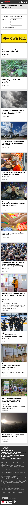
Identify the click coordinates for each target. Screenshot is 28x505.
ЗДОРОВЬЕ (4, 271)
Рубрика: (4, 19)
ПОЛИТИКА (5, 150)
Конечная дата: (5, 24)
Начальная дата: (5, 22)
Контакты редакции (7, 450)
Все (3, 11)
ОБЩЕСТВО (5, 87)
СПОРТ (3, 56)
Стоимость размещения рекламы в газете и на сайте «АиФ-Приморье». (13, 453)
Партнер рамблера (13, 498)
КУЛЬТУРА (4, 210)
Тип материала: (5, 16)
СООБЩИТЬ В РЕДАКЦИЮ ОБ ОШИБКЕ (11, 458)
